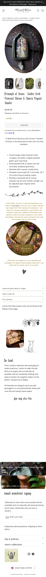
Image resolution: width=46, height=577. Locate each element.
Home (4, 18)
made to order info (8, 294)
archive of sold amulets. (21, 18)
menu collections (13, 544)
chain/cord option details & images (14, 288)
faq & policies (12, 539)
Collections (10, 18)
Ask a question (7, 299)
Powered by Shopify (30, 574)
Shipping (8, 113)
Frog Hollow (16, 206)
